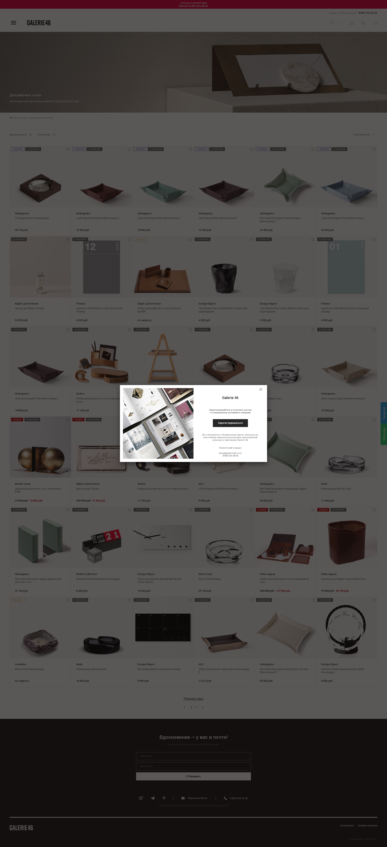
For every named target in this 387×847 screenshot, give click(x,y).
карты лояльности (247, 434)
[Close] (260, 389)
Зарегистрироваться (230, 423)
